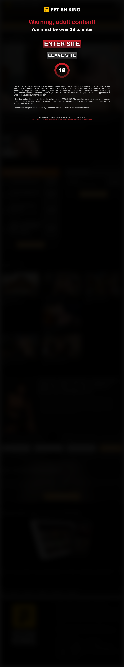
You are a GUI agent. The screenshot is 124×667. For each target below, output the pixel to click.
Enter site (62, 43)
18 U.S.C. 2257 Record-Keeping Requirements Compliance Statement (62, 119)
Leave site (62, 55)
